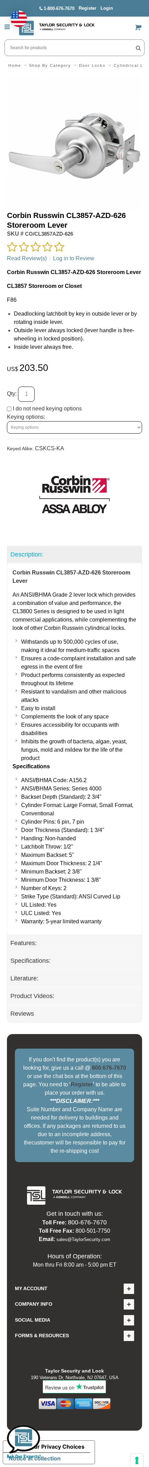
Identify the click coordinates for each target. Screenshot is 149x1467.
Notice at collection (35, 1458)
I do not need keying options (46, 408)
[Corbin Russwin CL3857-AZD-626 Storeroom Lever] (74, 80)
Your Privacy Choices (56, 1446)
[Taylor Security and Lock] (56, 28)
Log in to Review (73, 258)
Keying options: (26, 417)
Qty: (12, 394)
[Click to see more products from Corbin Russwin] (74, 494)
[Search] (138, 47)
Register (87, 8)
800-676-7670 (87, 1222)
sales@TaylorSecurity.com (83, 1239)
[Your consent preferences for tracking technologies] (136, 1460)
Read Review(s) (27, 258)
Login (106, 8)
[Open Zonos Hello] (15, 15)
